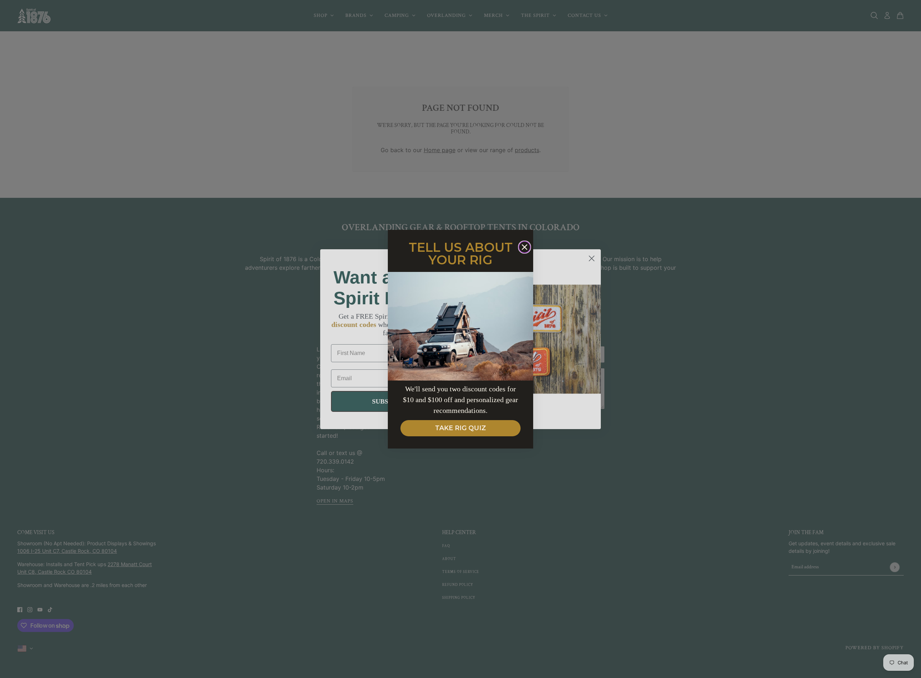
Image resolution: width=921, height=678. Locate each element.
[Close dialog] (524, 247)
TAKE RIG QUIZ (460, 428)
